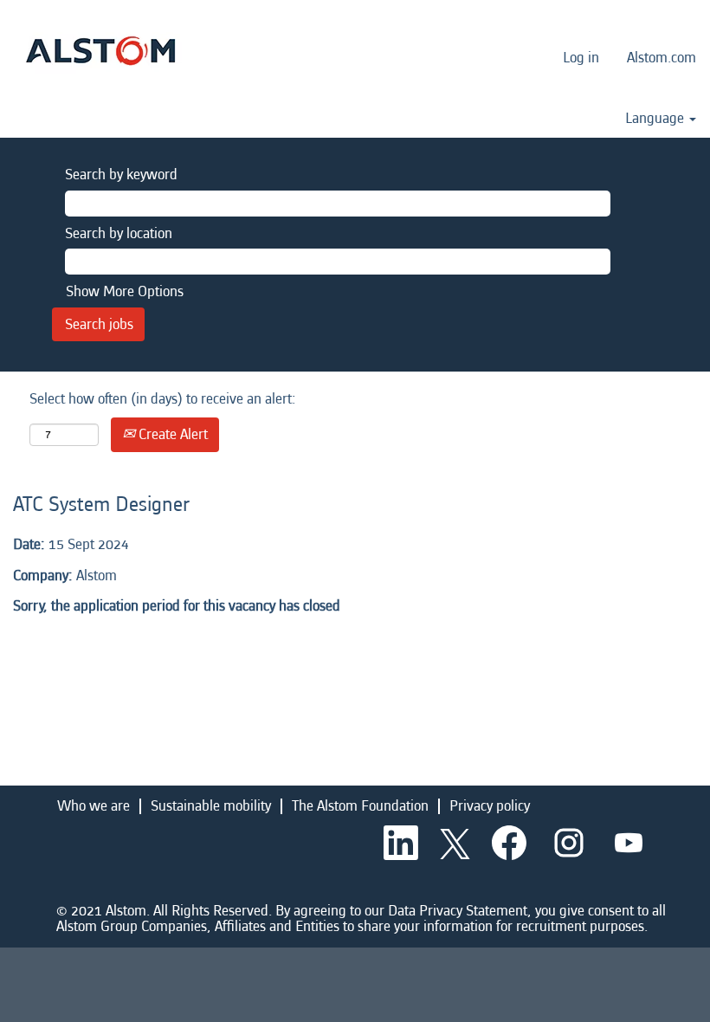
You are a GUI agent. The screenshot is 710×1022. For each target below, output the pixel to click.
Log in (581, 57)
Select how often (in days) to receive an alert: (162, 399)
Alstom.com (661, 57)
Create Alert (171, 434)
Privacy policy (489, 806)
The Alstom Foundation (360, 806)
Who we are (93, 806)
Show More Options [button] (125, 291)
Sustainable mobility (211, 806)
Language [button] (656, 118)
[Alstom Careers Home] (100, 50)
